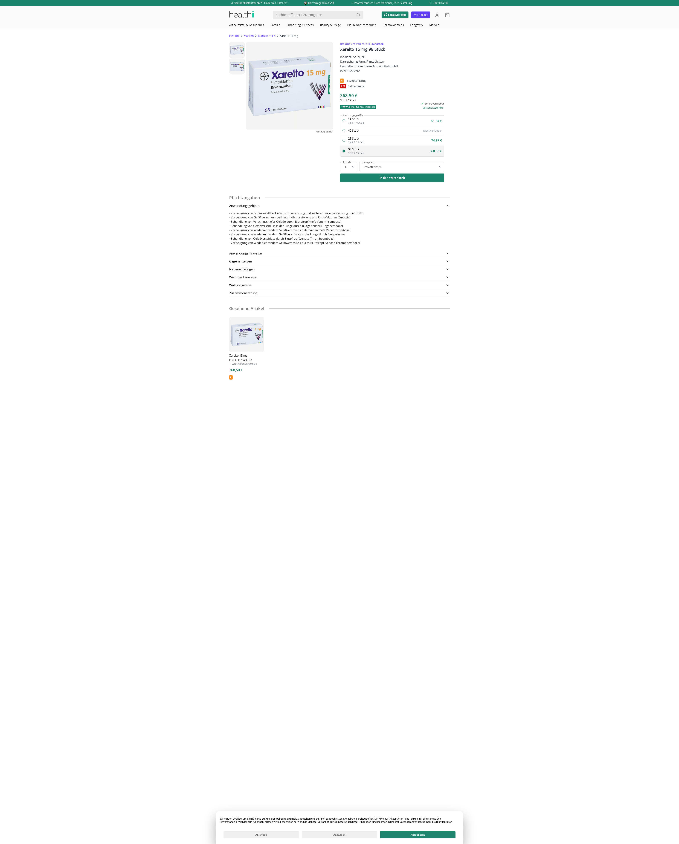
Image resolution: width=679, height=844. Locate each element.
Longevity (416, 25)
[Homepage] (241, 14)
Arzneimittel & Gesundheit (246, 25)
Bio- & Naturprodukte (361, 25)
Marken (434, 25)
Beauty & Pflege (330, 25)
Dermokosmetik (393, 25)
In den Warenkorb (392, 178)
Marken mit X (266, 36)
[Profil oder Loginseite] (437, 15)
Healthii (234, 36)
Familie (275, 25)
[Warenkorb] (446, 15)
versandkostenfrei (433, 107)
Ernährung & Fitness (300, 25)
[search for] (358, 15)
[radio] (392, 120)
